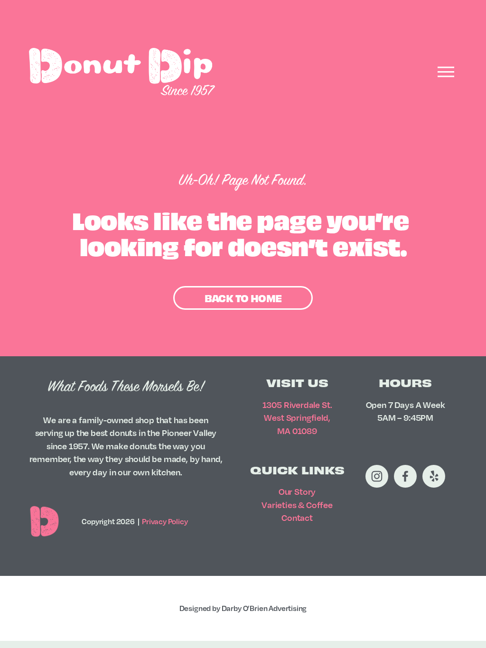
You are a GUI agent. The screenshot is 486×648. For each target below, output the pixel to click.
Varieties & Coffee (297, 505)
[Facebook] (405, 476)
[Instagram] (376, 476)
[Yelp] (433, 476)
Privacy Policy (165, 521)
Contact (297, 517)
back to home (243, 298)
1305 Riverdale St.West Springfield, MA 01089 (297, 417)
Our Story (297, 491)
